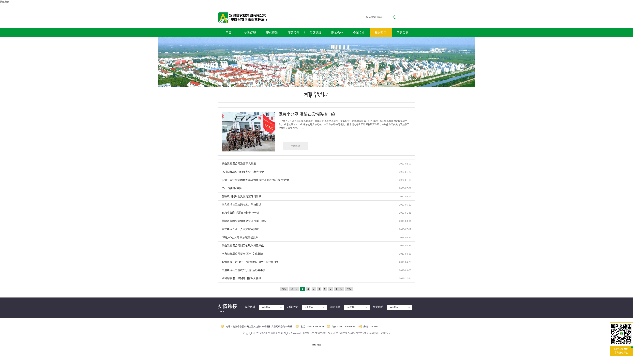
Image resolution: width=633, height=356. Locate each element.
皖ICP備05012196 (321, 333)
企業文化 (359, 32)
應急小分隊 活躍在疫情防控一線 (307, 114)
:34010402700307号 (358, 333)
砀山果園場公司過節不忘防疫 (239, 163)
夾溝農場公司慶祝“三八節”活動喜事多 (244, 270)
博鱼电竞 (4, 1)
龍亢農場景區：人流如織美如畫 (240, 229)
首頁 (228, 32)
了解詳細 (295, 146)
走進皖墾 (250, 32)
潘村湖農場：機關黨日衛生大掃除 (241, 278)
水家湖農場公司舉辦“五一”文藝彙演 (242, 253)
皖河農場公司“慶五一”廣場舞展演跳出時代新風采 (250, 262)
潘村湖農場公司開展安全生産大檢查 (243, 171)
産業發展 (294, 32)
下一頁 (338, 288)
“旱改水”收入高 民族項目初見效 (240, 237)
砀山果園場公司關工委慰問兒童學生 (243, 245)
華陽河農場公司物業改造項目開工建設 (244, 221)
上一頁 (294, 288)
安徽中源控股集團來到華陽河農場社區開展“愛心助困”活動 (255, 179)
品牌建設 (315, 32)
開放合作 (337, 32)
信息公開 (402, 32)
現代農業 (272, 32)
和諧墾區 (381, 32)
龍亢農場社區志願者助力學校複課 (241, 204)
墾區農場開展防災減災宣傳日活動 (241, 196)
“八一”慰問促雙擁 (232, 188)
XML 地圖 (316, 345)
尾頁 (349, 288)
